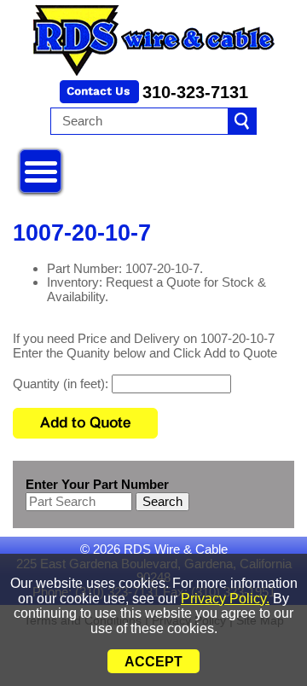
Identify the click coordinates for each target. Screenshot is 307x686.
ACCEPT (153, 661)
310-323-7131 (195, 92)
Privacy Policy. (225, 598)
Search (162, 501)
